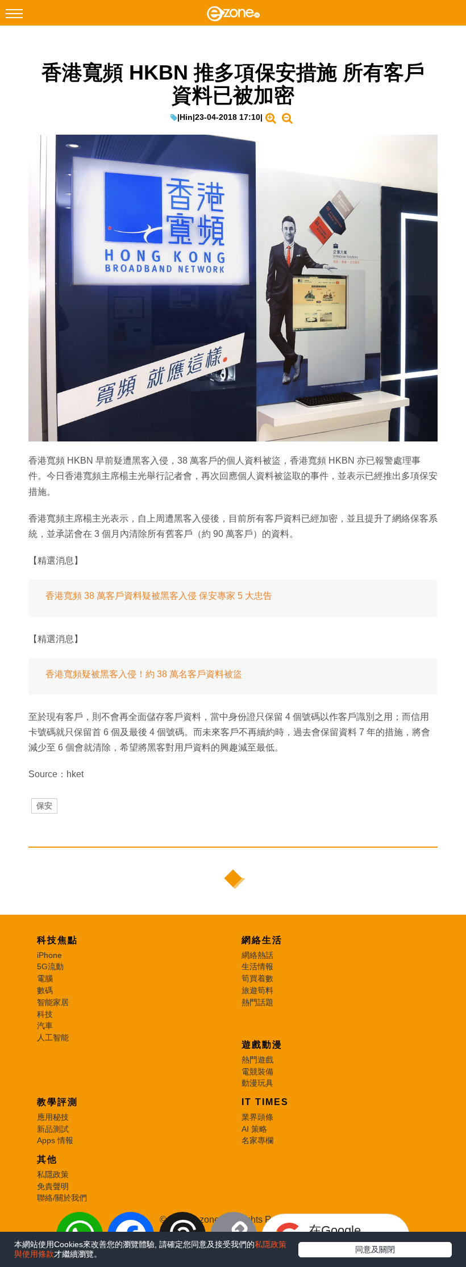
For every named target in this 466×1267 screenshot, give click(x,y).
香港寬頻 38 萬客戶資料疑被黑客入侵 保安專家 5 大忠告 (158, 596)
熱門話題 (257, 1002)
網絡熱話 (257, 955)
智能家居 (53, 1002)
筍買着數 (257, 978)
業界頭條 (257, 1117)
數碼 (45, 990)
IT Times (265, 1102)
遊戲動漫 (262, 1044)
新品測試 (53, 1128)
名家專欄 (257, 1140)
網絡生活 (262, 940)
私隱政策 (53, 1174)
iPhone (49, 955)
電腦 (45, 978)
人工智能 (53, 1037)
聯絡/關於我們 (62, 1197)
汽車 (45, 1025)
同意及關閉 (375, 1249)
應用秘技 (53, 1117)
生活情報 (257, 966)
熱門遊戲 (257, 1059)
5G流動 (50, 966)
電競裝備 (257, 1071)
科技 (45, 1014)
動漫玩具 (257, 1082)
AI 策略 (254, 1128)
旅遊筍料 (257, 990)
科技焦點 (57, 940)
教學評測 (57, 1102)
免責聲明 (53, 1186)
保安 (44, 805)
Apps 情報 (55, 1140)
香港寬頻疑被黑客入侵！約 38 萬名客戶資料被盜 (143, 674)
